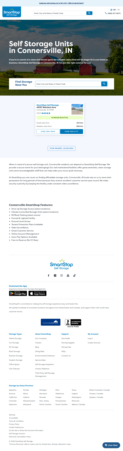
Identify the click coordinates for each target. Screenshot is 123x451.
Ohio (57, 390)
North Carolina (45, 404)
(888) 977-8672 (114, 13)
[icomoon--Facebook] (48, 275)
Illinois (25, 393)
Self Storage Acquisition (44, 364)
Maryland (27, 404)
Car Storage (14, 342)
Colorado (13, 401)
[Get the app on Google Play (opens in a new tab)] (18, 293)
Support (65, 334)
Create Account (94, 342)
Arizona (12, 393)
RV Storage (13, 347)
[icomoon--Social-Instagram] (61, 275)
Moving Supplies (68, 342)
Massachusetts (29, 401)
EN (114, 10)
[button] (89, 13)
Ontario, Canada (96, 393)
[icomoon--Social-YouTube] (68, 275)
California (13, 397)
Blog (37, 347)
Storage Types (15, 334)
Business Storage (15, 355)
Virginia (75, 393)
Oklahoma (59, 393)
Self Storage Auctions (17, 433)
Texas (74, 390)
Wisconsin (75, 401)
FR (118, 10)
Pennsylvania (60, 401)
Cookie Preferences (16, 427)
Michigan (43, 390)
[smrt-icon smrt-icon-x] (55, 275)
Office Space (14, 364)
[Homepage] (11, 11)
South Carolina (61, 404)
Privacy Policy (14, 424)
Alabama (12, 390)
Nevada (42, 397)
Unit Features (14, 368)
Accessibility (13, 418)
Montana (43, 393)
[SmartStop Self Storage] (61, 264)
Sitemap (12, 415)
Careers (38, 342)
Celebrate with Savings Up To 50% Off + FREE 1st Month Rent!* (61, 3)
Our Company (41, 338)
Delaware (13, 404)
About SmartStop (43, 334)
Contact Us (66, 355)
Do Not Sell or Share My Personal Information (26, 430)
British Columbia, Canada (99, 390)
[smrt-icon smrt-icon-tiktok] (74, 275)
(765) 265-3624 (48, 131)
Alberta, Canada (78, 404)
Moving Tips (66, 347)
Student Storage (15, 360)
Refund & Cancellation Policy (20, 437)
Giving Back (39, 351)
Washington (76, 397)
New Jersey (44, 401)
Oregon (58, 397)
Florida (26, 390)
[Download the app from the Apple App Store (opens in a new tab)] (37, 293)
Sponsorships (40, 360)
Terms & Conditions (16, 421)
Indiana (26, 397)
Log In (90, 338)
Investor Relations (42, 368)
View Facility (71, 131)
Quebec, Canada (96, 397)
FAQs (64, 351)
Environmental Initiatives (45, 355)
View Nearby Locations (61, 148)
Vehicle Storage (15, 338)
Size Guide (66, 338)
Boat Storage (14, 351)
